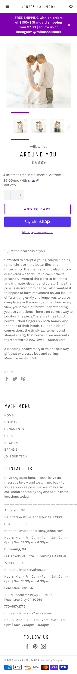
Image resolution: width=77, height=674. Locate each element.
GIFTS (8, 436)
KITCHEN (11, 443)
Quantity (10, 185)
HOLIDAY (10, 422)
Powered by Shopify (50, 660)
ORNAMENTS (14, 429)
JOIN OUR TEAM (16, 456)
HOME (9, 415)
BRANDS (10, 449)
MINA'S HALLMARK (25, 660)
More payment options (37, 232)
